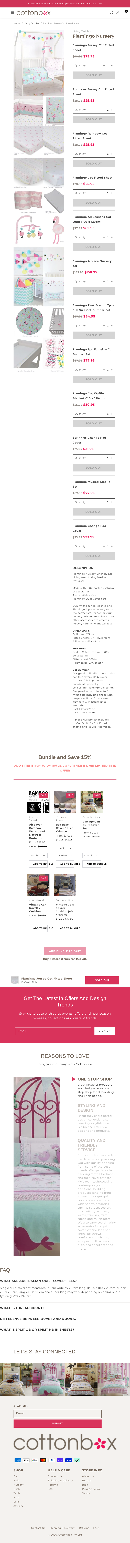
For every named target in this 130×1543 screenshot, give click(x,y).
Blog (85, 1484)
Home (17, 23)
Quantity (80, 109)
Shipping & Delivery (60, 1480)
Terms (86, 1493)
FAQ (50, 1488)
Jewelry (18, 1505)
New (16, 1497)
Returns (53, 1484)
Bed (16, 1476)
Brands (86, 1480)
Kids (16, 1480)
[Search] (111, 13)
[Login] (118, 13)
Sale (16, 1501)
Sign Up (104, 1030)
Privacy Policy (91, 1488)
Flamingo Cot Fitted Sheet (93, 177)
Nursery (19, 1484)
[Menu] (12, 12)
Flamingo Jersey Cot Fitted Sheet (61, 23)
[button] (94, 568)
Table (17, 1493)
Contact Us (55, 1476)
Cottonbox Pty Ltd (70, 1534)
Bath (17, 1488)
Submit (57, 1423)
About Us (88, 1476)
